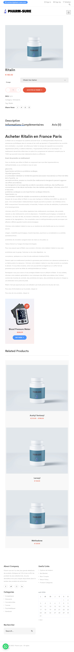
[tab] (16, 121)
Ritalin (11, 103)
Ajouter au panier (33, 90)
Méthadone (37, 540)
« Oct (40, 620)
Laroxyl (37, 478)
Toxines (7, 605)
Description (12, 120)
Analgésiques (9, 596)
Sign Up (58, 2)
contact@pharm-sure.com (16, 2)
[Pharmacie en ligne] (17, 11)
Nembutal (8, 611)
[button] (70, 4)
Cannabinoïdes (10, 602)
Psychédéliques (10, 608)
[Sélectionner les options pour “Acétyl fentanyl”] (37, 409)
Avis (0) (56, 124)
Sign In (48, 2)
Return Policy (44, 579)
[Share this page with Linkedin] (29, 107)
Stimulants (16, 100)
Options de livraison (46, 570)
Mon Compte (44, 576)
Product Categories (46, 582)
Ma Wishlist (44, 573)
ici (36, 289)
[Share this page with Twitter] (21, 107)
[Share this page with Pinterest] (25, 107)
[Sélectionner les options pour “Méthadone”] (37, 534)
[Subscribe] (32, 631)
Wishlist (68, 2)
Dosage (8, 82)
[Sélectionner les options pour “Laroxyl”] (37, 471)
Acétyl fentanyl (37, 415)
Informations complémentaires (24, 124)
